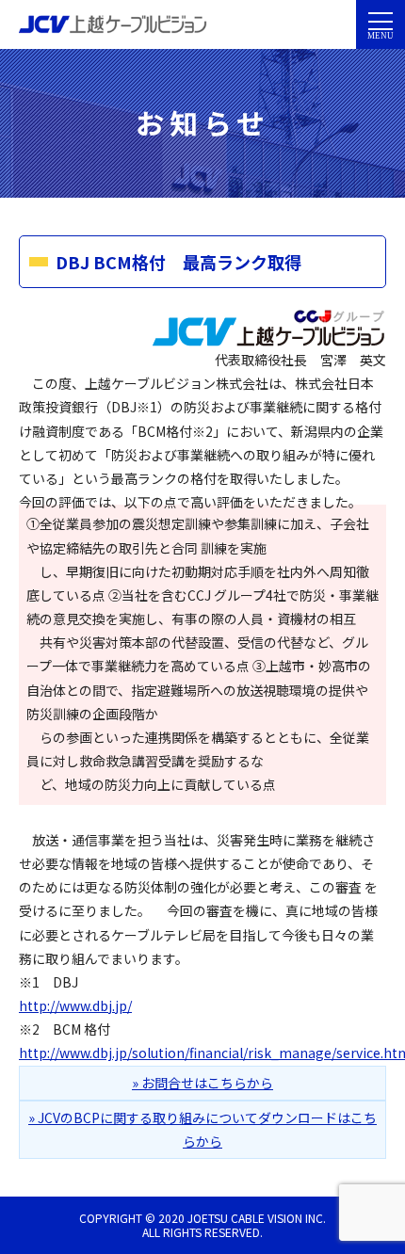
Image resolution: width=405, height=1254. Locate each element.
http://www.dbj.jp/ (75, 1005)
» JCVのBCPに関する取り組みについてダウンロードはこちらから (202, 1129)
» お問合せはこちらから (202, 1082)
